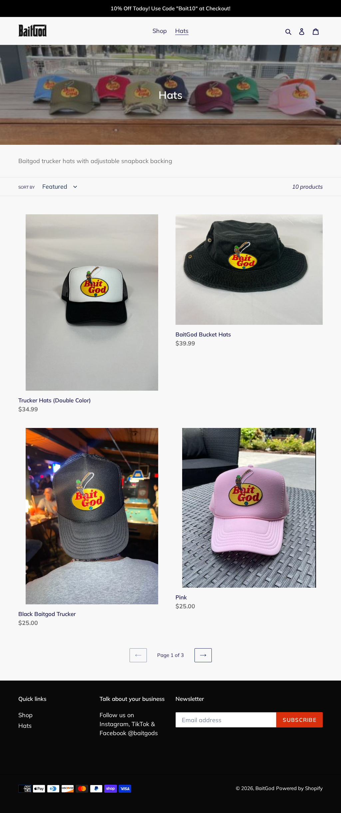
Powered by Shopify (299, 788)
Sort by (26, 187)
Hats (25, 725)
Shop (25, 715)
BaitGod (264, 788)
